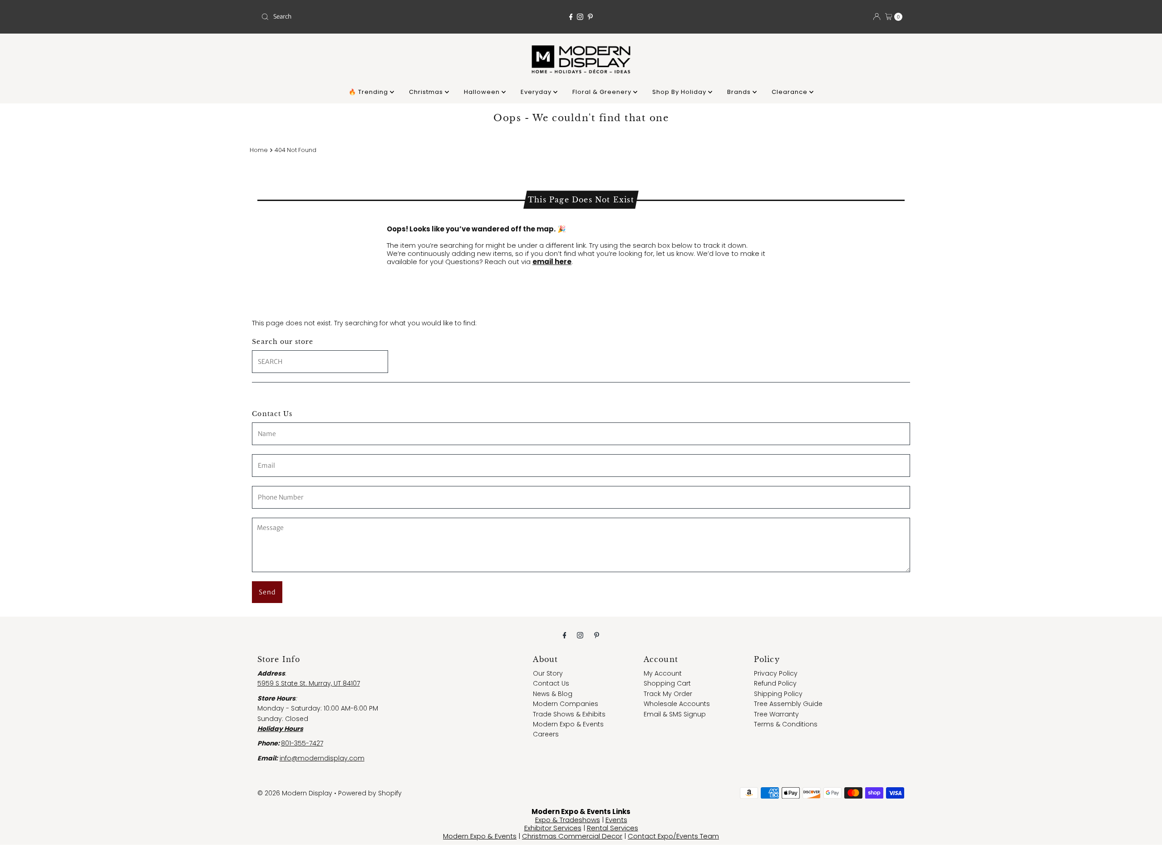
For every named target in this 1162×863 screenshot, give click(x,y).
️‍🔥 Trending (369, 92)
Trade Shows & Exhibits (569, 714)
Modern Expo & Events (568, 724)
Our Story (548, 673)
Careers (546, 734)
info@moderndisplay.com (322, 758)
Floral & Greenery (602, 92)
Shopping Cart (667, 683)
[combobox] (362, 17)
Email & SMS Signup (675, 714)
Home (259, 150)
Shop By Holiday (680, 92)
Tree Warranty (776, 714)
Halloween (483, 92)
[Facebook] (571, 17)
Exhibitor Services (552, 828)
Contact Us (551, 683)
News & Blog (552, 693)
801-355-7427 (302, 743)
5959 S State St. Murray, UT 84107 (308, 683)
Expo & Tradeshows (567, 819)
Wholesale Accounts (677, 703)
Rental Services (612, 828)
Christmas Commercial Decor (572, 836)
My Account (663, 673)
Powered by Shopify (370, 793)
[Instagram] (580, 17)
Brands (740, 92)
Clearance (790, 92)
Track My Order (668, 693)
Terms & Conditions (785, 724)
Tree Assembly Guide (788, 703)
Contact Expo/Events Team (673, 836)
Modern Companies (565, 703)
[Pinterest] (590, 17)
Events (616, 819)
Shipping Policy (778, 693)
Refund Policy (775, 683)
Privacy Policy (776, 673)
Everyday (537, 92)
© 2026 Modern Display (294, 793)
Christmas (427, 92)
